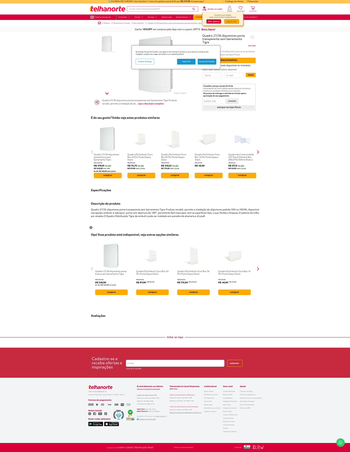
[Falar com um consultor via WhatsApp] (340, 442)
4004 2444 (141, 409)
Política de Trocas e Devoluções (251, 398)
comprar (107, 175)
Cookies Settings (145, 62)
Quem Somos (208, 391)
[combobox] (162, 8)
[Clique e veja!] (252, 46)
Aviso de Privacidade (134, 368)
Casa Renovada (228, 418)
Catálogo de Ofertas (230, 431)
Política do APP (245, 408)
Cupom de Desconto (230, 415)
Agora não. (232, 21)
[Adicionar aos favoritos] (252, 37)
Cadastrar (234, 363)
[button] (103, 17)
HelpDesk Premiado (230, 401)
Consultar (232, 101)
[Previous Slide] (92, 152)
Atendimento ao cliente (212, 408)
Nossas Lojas (167, 17)
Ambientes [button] (122, 17)
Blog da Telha (228, 395)
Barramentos (138, 23)
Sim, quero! (213, 21)
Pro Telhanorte (209, 398)
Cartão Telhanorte (229, 391)
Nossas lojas (208, 405)
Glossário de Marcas (230, 408)
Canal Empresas (228, 425)
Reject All (186, 62)
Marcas (225, 428)
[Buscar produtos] (194, 8)
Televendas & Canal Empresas (184, 386)
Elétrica (107, 23)
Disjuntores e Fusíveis (121, 23)
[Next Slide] (257, 152)
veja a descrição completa (151, 104)
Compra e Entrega (246, 391)
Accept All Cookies (207, 62)
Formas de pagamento (248, 395)
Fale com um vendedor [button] (247, 17)
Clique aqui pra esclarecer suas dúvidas (148, 389)
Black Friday (227, 411)
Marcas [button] (137, 17)
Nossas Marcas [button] (182, 17)
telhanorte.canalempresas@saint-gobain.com (185, 412)
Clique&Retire (228, 398)
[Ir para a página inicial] (107, 8)
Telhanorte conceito (211, 395)
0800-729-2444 (142, 411)
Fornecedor (208, 401)
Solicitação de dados (247, 401)
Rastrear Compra (229, 421)
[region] (176, 57)
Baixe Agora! (208, 29)
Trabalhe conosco (210, 411)
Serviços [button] (151, 17)
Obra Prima (227, 405)
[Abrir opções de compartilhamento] (97, 102)
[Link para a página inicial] (99, 23)
